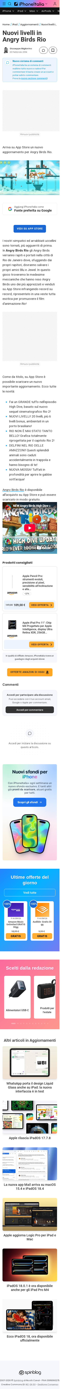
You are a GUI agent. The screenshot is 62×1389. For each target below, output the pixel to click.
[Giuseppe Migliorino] (5, 50)
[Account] (55, 3)
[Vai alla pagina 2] (18, 1023)
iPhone (6, 11)
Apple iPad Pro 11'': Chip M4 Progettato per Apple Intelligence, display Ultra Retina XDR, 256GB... (37, 627)
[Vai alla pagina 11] (44, 1023)
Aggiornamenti (29, 24)
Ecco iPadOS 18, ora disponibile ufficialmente (30, 1338)
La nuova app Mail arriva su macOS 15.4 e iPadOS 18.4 (30, 1187)
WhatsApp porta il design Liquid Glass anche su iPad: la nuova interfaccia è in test (29, 1087)
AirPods (46, 11)
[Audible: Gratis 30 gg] (42, 909)
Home (6, 24)
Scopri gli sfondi (28, 802)
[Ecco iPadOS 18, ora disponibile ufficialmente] (29, 1315)
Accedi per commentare (29, 709)
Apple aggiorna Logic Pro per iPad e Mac (29, 1237)
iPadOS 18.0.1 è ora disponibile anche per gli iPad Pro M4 (30, 1288)
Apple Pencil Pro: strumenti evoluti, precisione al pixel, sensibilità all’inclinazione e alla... (37, 582)
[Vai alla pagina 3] (20, 1023)
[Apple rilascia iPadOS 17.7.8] (29, 1117)
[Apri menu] (46, 3)
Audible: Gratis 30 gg (42, 923)
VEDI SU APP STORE (30, 228)
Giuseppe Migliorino (21, 48)
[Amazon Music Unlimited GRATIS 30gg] (16, 909)
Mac (32, 11)
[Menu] (4, 4)
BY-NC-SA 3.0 (29, 1384)
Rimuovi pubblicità (29, 134)
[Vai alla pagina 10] (41, 1023)
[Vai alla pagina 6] (29, 1023)
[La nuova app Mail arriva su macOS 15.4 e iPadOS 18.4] (29, 1163)
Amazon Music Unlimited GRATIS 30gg (15, 924)
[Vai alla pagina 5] (26, 1023)
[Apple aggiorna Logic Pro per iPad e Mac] (29, 1214)
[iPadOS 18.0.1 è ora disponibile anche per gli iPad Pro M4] (29, 1265)
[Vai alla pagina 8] (35, 1023)
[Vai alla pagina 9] (38, 1023)
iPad (20, 11)
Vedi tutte (29, 892)
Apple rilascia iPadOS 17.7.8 (30, 1138)
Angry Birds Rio (13, 490)
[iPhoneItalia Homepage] (28, 4)
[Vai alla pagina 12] (47, 1023)
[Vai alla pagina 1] (13, 1023)
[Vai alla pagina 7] (32, 1023)
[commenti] (43, 50)
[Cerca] (10, 4)
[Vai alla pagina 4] (23, 1023)
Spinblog (18, 1380)
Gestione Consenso (48, 1384)
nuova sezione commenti (34, 78)
